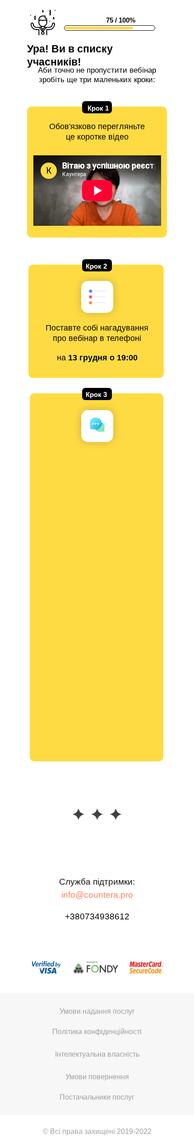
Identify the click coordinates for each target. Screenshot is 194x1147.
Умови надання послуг (97, 1011)
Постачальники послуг (97, 1097)
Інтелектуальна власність (97, 1054)
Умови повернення (97, 1077)
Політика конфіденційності (97, 1031)
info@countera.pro (97, 895)
